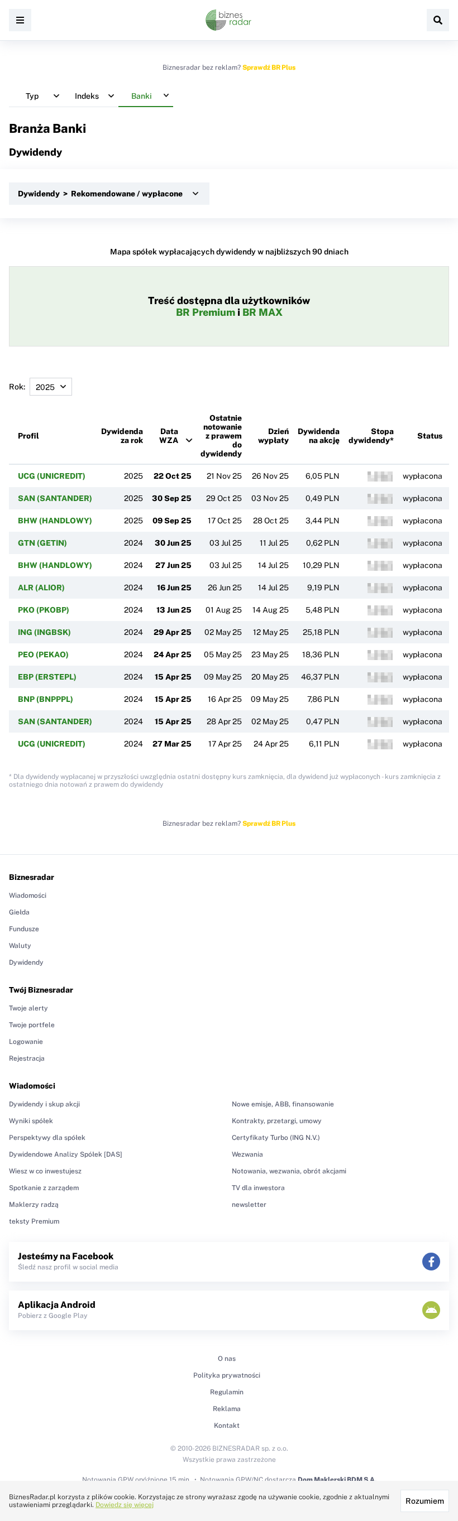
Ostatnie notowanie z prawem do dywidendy (221, 435)
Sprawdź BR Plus (268, 67)
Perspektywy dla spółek (47, 1138)
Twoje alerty (28, 1008)
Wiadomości (27, 895)
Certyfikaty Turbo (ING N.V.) (276, 1138)
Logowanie (26, 1042)
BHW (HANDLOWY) (55, 520)
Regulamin (227, 1392)
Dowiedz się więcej (125, 1505)
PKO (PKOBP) (43, 609)
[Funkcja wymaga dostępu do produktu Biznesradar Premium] (380, 476)
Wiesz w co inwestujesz (45, 1171)
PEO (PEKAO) (43, 654)
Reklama (227, 1409)
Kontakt (227, 1425)
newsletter (249, 1205)
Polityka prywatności (226, 1375)
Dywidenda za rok (122, 436)
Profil (28, 435)
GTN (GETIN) (42, 542)
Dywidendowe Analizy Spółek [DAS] (65, 1154)
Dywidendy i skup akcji (44, 1104)
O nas (227, 1359)
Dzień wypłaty (273, 436)
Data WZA (168, 436)
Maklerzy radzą (34, 1205)
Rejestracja (27, 1058)
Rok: (17, 386)
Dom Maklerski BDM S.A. (337, 1480)
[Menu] (20, 20)
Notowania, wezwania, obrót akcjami (289, 1171)
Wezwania (247, 1154)
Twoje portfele (32, 1025)
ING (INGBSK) (44, 632)
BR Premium (205, 312)
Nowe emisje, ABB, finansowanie (283, 1104)
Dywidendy (26, 962)
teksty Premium (34, 1221)
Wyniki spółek (31, 1121)
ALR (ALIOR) (41, 587)
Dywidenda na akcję (319, 436)
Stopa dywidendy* (371, 436)
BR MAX (262, 312)
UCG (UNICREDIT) (51, 475)
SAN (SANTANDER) (55, 498)
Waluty (20, 946)
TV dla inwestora (258, 1188)
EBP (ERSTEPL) (47, 676)
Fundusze (24, 929)
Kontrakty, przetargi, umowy (277, 1121)
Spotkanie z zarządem (44, 1188)
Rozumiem (424, 1500)
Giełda (19, 912)
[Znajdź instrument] (438, 20)
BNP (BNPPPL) (45, 699)
